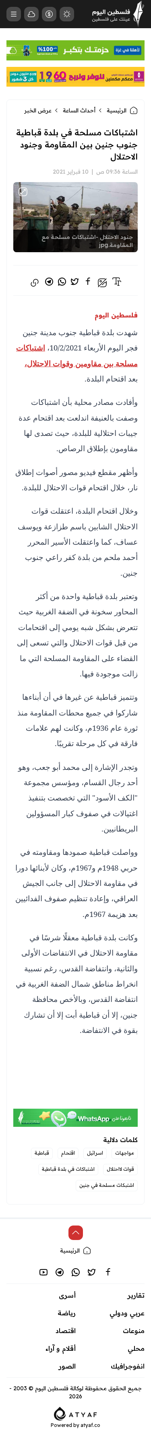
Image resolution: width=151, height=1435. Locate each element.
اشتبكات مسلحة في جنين (106, 1185)
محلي (136, 1348)
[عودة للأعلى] (75, 1233)
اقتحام (68, 1153)
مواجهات (124, 1153)
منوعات (134, 1331)
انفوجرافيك (128, 1366)
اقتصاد (66, 1331)
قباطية (42, 1153)
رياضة (67, 1313)
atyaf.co (90, 1425)
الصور (67, 1366)
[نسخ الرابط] (34, 283)
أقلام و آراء (61, 1348)
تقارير (136, 1295)
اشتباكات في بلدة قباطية (68, 1169)
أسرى (67, 1295)
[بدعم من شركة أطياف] (75, 1413)
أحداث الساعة (79, 110)
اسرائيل (95, 1153)
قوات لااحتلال (120, 1169)
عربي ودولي (127, 1313)
